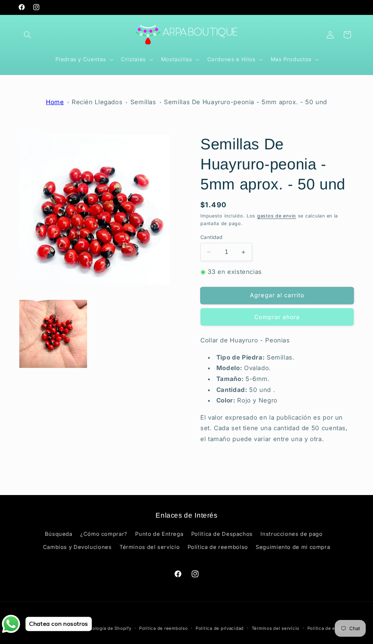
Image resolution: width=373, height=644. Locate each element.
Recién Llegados (97, 102)
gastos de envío (276, 216)
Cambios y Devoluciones (77, 547)
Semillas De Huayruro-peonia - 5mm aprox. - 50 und (245, 102)
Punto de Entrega (159, 534)
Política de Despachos (222, 534)
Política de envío (326, 628)
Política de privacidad (220, 628)
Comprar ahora (277, 317)
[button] (27, 34)
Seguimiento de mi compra (293, 547)
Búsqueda (58, 534)
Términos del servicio (149, 547)
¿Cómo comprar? (103, 534)
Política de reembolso (218, 547)
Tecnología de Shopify (106, 628)
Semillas (143, 102)
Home (55, 102)
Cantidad (211, 237)
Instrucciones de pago (291, 534)
